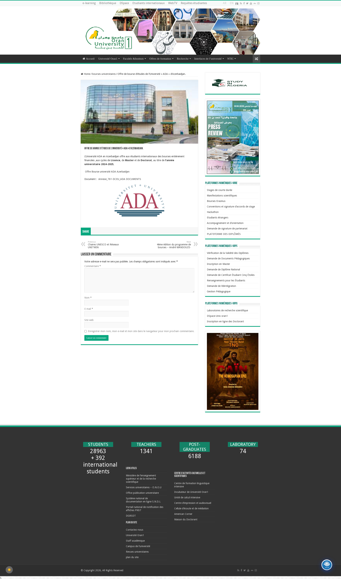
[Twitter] (247, 3)
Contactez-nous (134, 529)
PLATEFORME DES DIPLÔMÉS (224, 234)
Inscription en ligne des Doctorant (225, 321)
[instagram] (258, 3)
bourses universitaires (104, 74)
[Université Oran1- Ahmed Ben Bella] (170, 30)
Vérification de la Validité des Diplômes (227, 253)
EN (232, 4)
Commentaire (92, 266)
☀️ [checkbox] (9, 570)
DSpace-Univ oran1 (217, 315)
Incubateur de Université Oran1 (191, 492)
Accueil (90, 58)
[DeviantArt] (254, 3)
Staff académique (135, 540)
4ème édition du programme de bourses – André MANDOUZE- (174, 245)
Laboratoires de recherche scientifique (227, 310)
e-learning (89, 3)
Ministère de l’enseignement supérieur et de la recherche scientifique (141, 478)
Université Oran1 (107, 58)
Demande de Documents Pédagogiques (228, 258)
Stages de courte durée (219, 190)
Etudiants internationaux (148, 3)
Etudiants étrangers (217, 217)
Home (86, 74)
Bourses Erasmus (216, 201)
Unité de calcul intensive (187, 497)
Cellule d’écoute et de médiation (191, 508)
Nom (88, 297)
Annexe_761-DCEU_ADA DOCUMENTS (119, 179)
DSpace (124, 3)
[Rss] (241, 3)
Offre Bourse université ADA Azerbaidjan (106, 171)
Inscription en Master (218, 264)
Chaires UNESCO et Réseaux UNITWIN (103, 245)
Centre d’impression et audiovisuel (192, 503)
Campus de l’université (138, 546)
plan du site (132, 557)
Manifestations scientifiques (222, 195)
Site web (89, 320)
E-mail (88, 308)
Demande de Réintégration (221, 286)
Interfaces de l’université (208, 58)
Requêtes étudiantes (194, 3)
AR (224, 4)
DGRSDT (131, 515)
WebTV (172, 3)
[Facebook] (244, 3)
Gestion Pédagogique (218, 291)
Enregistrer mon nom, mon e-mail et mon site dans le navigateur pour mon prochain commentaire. (141, 331)
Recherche (183, 58)
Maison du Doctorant (185, 519)
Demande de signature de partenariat (227, 228)
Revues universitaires (137, 551)
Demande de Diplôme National (223, 269)
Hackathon (213, 212)
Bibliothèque (107, 3)
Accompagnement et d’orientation (225, 223)
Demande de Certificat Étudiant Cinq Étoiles (231, 275)
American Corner (183, 514)
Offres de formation (160, 58)
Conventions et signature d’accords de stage (231, 206)
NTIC (230, 58)
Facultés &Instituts (133, 58)
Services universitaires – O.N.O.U (143, 487)
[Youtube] (251, 3)
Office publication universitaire (142, 492)
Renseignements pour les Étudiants (226, 280)
